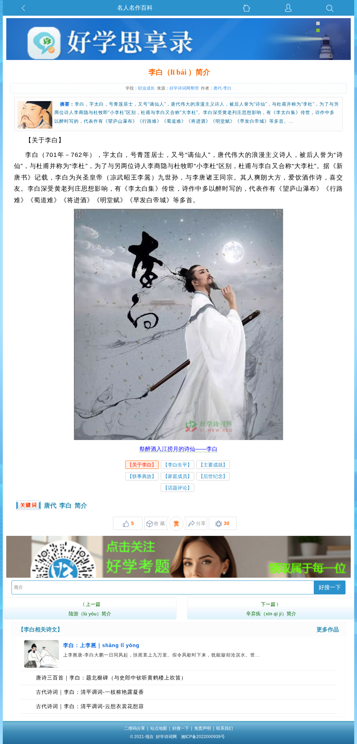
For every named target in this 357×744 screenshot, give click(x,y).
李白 (65, 505)
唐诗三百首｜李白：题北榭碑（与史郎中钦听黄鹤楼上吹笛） (111, 678)
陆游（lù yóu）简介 (90, 608)
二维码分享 (134, 728)
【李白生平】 (177, 465)
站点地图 (158, 728)
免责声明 (202, 728)
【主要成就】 (213, 465)
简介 (81, 505)
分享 (201, 523)
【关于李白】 (142, 465)
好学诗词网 (166, 736)
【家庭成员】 (177, 476)
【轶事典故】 (142, 476)
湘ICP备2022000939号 (203, 736)
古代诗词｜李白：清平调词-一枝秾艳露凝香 (90, 692)
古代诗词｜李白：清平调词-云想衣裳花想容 (90, 706)
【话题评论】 (177, 488)
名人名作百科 (135, 8)
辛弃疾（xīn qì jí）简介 (271, 608)
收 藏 (159, 523)
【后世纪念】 (213, 476)
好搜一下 (330, 587)
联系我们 (224, 728)
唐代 (50, 505)
